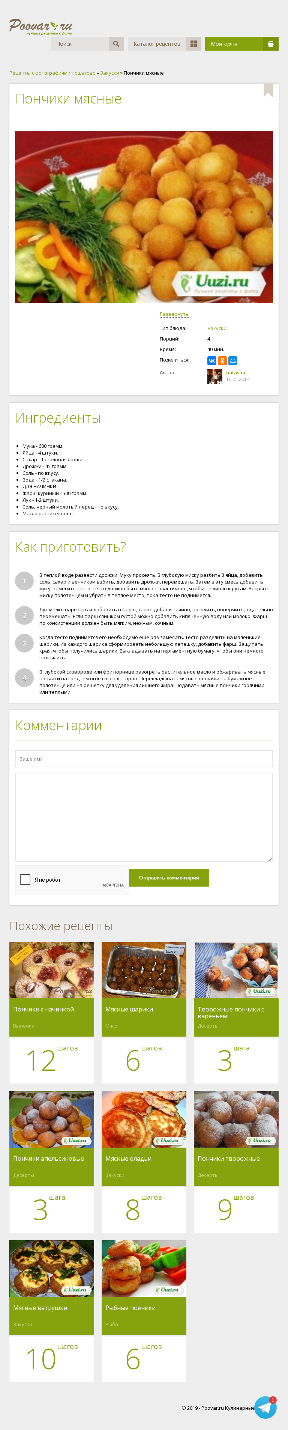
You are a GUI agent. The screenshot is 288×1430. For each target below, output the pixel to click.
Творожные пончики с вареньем (231, 1012)
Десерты (208, 1025)
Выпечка (23, 1025)
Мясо (111, 1025)
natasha (235, 372)
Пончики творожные (229, 1159)
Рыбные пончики (130, 1308)
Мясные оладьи (128, 1159)
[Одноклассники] (222, 360)
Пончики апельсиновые (48, 1159)
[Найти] (116, 44)
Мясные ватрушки (40, 1308)
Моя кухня (224, 43)
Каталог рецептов (157, 43)
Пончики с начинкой (43, 1009)
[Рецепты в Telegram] (265, 1407)
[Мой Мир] (232, 360)
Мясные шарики (129, 1009)
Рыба (111, 1324)
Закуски (216, 328)
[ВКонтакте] (211, 360)
